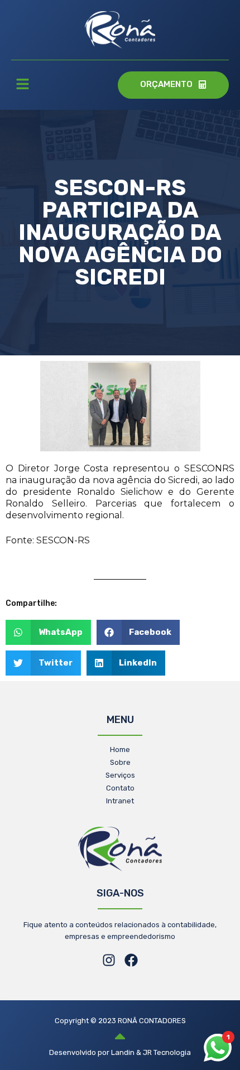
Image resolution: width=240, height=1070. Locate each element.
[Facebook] (131, 960)
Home (120, 749)
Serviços (120, 775)
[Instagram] (109, 960)
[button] (22, 85)
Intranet (120, 801)
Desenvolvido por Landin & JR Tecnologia (120, 1052)
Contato (120, 788)
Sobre (120, 762)
